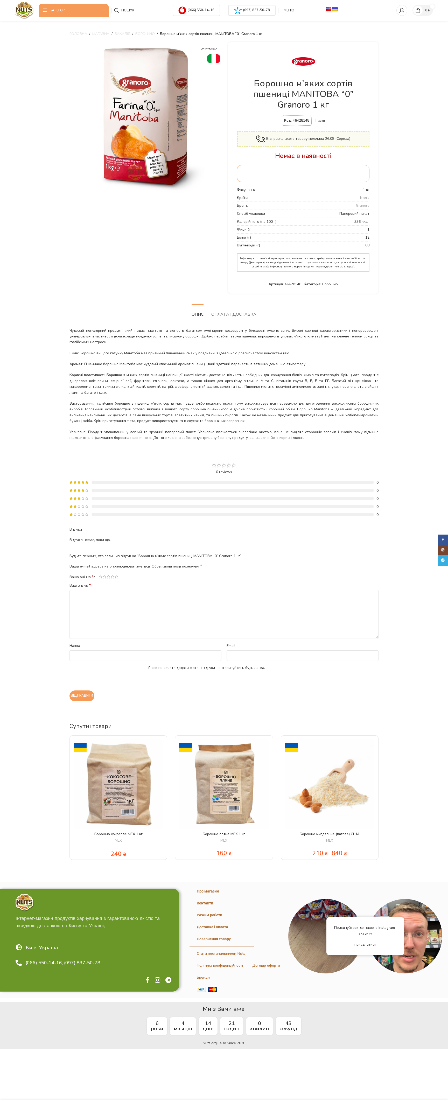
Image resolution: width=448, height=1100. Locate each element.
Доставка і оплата (212, 927)
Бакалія (122, 33)
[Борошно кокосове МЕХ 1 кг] (118, 784)
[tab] (198, 312)
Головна (78, 33)
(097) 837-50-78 (256, 10)
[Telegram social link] (168, 980)
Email (231, 645)
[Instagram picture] (325, 936)
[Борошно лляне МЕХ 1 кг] (224, 784)
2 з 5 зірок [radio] (105, 577)
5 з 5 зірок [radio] (116, 577)
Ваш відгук (80, 585)
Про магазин (208, 891)
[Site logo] (24, 10)
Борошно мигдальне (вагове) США (330, 834)
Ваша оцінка (81, 577)
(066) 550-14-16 (200, 10)
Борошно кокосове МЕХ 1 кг (118, 834)
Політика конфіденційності (220, 965)
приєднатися (365, 944)
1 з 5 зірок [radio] (101, 577)
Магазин (100, 33)
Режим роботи (209, 915)
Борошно (145, 33)
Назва (74, 645)
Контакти (205, 903)
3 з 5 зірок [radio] (108, 577)
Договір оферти (266, 965)
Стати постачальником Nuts (221, 953)
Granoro (362, 205)
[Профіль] (402, 10)
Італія (364, 197)
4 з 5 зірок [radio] (112, 577)
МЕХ (118, 840)
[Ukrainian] (335, 9)
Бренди (203, 977)
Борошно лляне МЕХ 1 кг (224, 834)
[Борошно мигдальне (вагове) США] (329, 784)
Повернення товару (214, 939)
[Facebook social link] (147, 980)
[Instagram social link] (157, 980)
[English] (329, 9)
